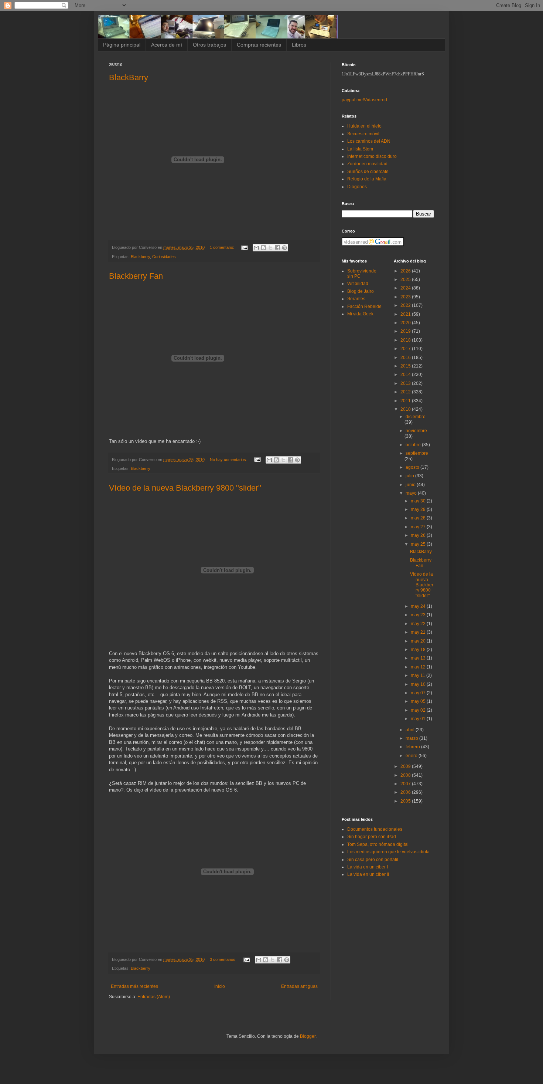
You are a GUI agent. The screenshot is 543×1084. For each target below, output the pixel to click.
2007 (406, 783)
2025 (406, 279)
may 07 (419, 692)
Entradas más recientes (134, 986)
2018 (406, 340)
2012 (406, 391)
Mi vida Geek (360, 313)
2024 (406, 288)
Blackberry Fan (136, 276)
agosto (413, 467)
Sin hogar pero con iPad (371, 836)
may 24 (419, 606)
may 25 (419, 544)
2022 (406, 305)
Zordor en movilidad (367, 163)
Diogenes (357, 186)
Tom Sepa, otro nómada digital (378, 844)
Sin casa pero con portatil (372, 859)
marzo (412, 738)
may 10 (419, 684)
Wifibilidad (357, 283)
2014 (406, 374)
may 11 (418, 675)
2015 (406, 366)
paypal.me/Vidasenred (364, 99)
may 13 (419, 658)
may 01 (419, 718)
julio (410, 475)
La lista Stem (360, 149)
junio (411, 484)
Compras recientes (259, 45)
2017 (406, 348)
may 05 (419, 701)
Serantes (356, 298)
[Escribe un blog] (263, 247)
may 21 (419, 632)
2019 (406, 331)
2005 (406, 801)
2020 (406, 322)
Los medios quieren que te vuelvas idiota (388, 851)
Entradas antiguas (299, 986)
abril (411, 729)
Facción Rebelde (364, 306)
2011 (406, 400)
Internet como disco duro (372, 156)
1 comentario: (222, 247)
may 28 (419, 518)
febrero (413, 746)
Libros (299, 45)
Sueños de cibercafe (368, 171)
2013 (406, 383)
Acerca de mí (166, 45)
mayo (412, 493)
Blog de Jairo (360, 291)
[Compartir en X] (270, 247)
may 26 (419, 535)
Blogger (307, 1036)
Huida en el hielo (364, 126)
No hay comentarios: (229, 459)
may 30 (419, 501)
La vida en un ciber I (367, 867)
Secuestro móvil (363, 133)
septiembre (417, 453)
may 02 (419, 710)
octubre (414, 444)
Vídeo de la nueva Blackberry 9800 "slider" (185, 487)
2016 (406, 357)
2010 (406, 409)
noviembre (416, 430)
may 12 (419, 667)
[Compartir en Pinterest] (284, 247)
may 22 (419, 623)
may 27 (419, 526)
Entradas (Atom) (153, 996)
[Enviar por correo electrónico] (256, 247)
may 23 (419, 614)
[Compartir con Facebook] (277, 247)
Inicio (219, 986)
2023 (406, 296)
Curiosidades (164, 256)
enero (412, 755)
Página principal (121, 45)
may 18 (419, 649)
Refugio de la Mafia (366, 179)
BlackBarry (128, 77)
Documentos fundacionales (374, 829)
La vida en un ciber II (368, 874)
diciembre (416, 416)
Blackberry (140, 256)
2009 (406, 766)
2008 (406, 775)
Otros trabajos (209, 45)
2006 (406, 792)
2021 (406, 314)
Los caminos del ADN (368, 141)
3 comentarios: (224, 959)
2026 (406, 271)
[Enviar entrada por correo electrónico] (244, 247)
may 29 (419, 509)
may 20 (419, 641)
